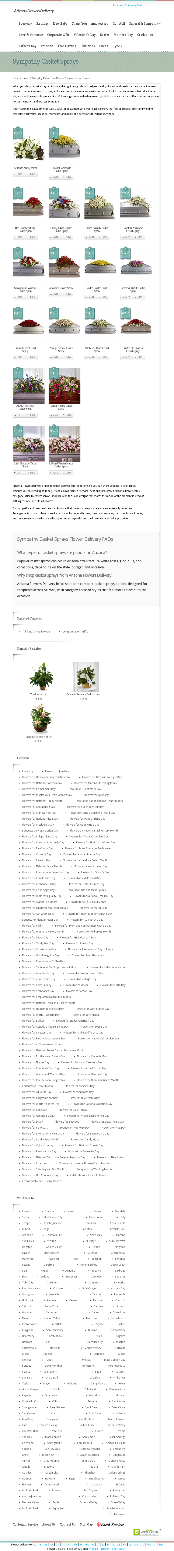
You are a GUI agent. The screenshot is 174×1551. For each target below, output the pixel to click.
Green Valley (118, 1252)
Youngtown (28, 1294)
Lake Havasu (57, 1407)
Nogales (120, 1336)
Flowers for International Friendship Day (45, 872)
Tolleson (96, 1258)
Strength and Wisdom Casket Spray (25, 289)
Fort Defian (95, 1413)
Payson (99, 1324)
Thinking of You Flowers (36, 631)
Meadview (48, 1454)
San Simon (88, 1437)
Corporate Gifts (58, 34)
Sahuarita (119, 1282)
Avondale (27, 1235)
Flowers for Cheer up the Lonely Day (43, 842)
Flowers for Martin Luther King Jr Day (95, 783)
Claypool (27, 1330)
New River (53, 1258)
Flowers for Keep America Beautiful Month (46, 997)
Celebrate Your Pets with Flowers (89, 1175)
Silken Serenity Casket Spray (97, 229)
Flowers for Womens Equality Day (41, 896)
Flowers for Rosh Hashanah (88, 955)
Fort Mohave (55, 1336)
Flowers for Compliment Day (39, 789)
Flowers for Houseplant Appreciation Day (46, 777)
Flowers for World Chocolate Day (88, 836)
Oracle (97, 1294)
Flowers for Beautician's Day (92, 1133)
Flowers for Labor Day (35, 937)
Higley (44, 1270)
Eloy (24, 1276)
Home (16, 78)
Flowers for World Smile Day (92, 1008)
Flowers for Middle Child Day (84, 878)
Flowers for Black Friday (73, 1109)
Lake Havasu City (52, 1217)
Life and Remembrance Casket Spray (61, 464)
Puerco (99, 1431)
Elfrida (98, 1336)
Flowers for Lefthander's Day (39, 884)
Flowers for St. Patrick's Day (86, 919)
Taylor (26, 1383)
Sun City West (117, 1241)
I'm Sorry (27, 771)
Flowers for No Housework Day (84, 973)
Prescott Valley (51, 1318)
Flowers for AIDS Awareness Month (42, 1044)
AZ (45, 1544)
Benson (97, 1300)
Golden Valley (54, 1246)
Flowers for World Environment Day (88, 1115)
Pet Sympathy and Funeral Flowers (42, 1181)
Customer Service (25, 1524)
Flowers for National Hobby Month (42, 800)
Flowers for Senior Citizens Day (86, 884)
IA (113, 1544)
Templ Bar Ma (96, 1478)
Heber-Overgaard (90, 1448)
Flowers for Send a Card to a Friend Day (92, 812)
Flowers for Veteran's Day (85, 1098)
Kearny (26, 1264)
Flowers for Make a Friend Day (87, 818)
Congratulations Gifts (75, 631)
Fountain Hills (54, 1235)
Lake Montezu (86, 1419)
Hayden (26, 1484)
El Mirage (120, 1270)
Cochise (26, 1472)
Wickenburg (68, 1270)
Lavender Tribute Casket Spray (133, 289)
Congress (52, 1419)
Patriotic (47, 46)
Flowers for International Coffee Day (43, 961)
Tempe (26, 1223)
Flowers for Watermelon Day (90, 866)
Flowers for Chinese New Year (39, 812)
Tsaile (55, 1502)
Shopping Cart (133, 5)
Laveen (26, 1252)
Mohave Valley (92, 1347)
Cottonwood (29, 1324)
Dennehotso (118, 1318)
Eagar (98, 1371)
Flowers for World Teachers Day (41, 1014)
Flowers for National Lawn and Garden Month (49, 1002)
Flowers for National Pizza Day (40, 818)
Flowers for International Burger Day (43, 1080)
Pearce (26, 1371)
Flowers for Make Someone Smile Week (88, 848)
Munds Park (118, 1466)
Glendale (120, 1211)
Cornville (120, 1347)
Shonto (120, 1306)
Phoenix (26, 1211)
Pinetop (120, 1342)
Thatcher (89, 1472)
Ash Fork (57, 1431)
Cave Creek (95, 1217)
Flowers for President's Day (38, 824)
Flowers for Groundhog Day (38, 806)
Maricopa (91, 1318)
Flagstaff (27, 1246)
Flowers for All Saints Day (80, 1086)
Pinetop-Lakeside (115, 1443)
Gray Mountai (52, 1460)
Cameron (51, 1312)
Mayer (47, 1383)
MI (154, 1544)
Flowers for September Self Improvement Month (50, 967)
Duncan (92, 1330)
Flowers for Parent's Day (36, 860)
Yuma (25, 1217)
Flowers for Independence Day (39, 836)
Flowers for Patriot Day (79, 943)
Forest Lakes (84, 1443)
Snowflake (57, 1324)
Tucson (49, 1211)
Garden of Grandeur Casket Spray (133, 349)
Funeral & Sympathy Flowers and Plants (41, 78)
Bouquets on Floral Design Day (40, 830)
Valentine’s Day (85, 34)
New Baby (60, 23)
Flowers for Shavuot (67, 1121)
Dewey (73, 1300)
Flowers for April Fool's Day (38, 973)
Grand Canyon (30, 1389)
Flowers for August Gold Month (87, 901)
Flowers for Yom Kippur (85, 1014)
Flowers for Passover (75, 985)
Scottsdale (96, 1235)
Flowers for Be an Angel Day (38, 890)
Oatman (27, 1478)
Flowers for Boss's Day (94, 1026)
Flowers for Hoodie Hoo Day (82, 824)
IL (103, 1544)
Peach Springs (117, 1437)
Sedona (45, 1276)
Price (104, 46)
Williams (72, 1383)
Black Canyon (53, 1437)
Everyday (25, 23)
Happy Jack (58, 1508)
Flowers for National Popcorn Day (42, 783)
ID (98, 1544)
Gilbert (26, 1229)
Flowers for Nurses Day (35, 1062)
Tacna (94, 1466)
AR (51, 1544)
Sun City (120, 1217)
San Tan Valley (54, 1330)
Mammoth (28, 1258)
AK (40, 1544)
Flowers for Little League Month (108, 967)
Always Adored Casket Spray (61, 349)
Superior (120, 1276)
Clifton (56, 1401)
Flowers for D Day (32, 1121)
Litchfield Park (117, 1229)
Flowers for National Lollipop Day (95, 842)
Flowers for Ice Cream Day (37, 848)
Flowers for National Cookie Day (84, 1145)
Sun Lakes (28, 1241)
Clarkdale (98, 1353)
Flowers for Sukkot (33, 1020)
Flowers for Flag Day (114, 1127)
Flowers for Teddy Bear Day (38, 943)
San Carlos (28, 1413)
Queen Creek (118, 1264)
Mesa (70, 1211)
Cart (19, 174)
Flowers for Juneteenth (58, 771)
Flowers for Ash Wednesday (38, 913)
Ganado (53, 1413)
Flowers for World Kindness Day (40, 1103)
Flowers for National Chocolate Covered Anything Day (53, 1157)
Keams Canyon (116, 1419)
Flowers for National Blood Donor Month (99, 800)
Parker (96, 1312)
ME (136, 1544)
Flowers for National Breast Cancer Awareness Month (53, 1050)
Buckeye (91, 1241)
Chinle (56, 1389)
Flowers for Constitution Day (39, 949)
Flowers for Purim (32, 925)
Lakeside (95, 1377)
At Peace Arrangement (25, 168)
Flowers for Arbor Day (79, 991)
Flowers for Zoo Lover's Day (38, 979)
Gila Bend (90, 1389)
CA (57, 1544)
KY (124, 1544)
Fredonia (49, 1466)
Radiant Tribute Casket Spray (61, 407)
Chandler (91, 1223)
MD (142, 1544)
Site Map (86, 1524)
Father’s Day (27, 46)
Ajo (76, 1258)
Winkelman (95, 1395)
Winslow (27, 1312)
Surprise (92, 1252)
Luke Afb (54, 1294)
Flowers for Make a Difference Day (83, 1032)
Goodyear (71, 1276)
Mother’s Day (123, 34)
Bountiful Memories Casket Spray (133, 229)
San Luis (27, 1377)
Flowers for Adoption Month (38, 1115)
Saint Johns (50, 1371)
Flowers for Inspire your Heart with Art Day (47, 795)
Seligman (93, 1401)
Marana (120, 1235)
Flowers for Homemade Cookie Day (43, 1008)
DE (75, 1544)
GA (87, 1544)
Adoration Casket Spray (61, 288)
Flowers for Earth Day (113, 985)
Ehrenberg (119, 1448)
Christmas (87, 46)
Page (46, 1229)
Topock (96, 1246)
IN (108, 1544)
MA (149, 1544)
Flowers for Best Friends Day (107, 1121)
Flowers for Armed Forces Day (89, 1068)
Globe (25, 1353)
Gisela (121, 1353)
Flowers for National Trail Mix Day (93, 896)
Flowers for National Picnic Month (42, 866)
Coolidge (96, 1276)
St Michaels (88, 1460)
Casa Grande (117, 1223)
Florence (120, 1258)
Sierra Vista (51, 1306)
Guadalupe (118, 1454)
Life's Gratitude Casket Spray (25, 464)
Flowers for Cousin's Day (36, 854)
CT (70, 1544)
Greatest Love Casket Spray (25, 349)
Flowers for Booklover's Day (38, 878)
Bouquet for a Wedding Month (94, 1169)
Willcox (86, 1359)
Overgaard (51, 1377)
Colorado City (30, 1401)
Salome (98, 1306)
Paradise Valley (31, 1288)
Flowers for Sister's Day (95, 872)
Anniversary (99, 23)
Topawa (96, 1270)
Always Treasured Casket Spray (25, 407)
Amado (26, 1466)
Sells (24, 1270)
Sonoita (26, 1365)
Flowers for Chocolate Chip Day (40, 1068)
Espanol (117, 5)
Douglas (47, 1353)
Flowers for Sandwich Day (78, 1092)
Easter (104, 34)
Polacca (120, 1413)
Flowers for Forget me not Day (40, 1098)
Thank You (79, 23)
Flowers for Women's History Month (43, 931)
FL (81, 1544)
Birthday (42, 23)
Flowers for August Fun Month (39, 901)
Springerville (29, 1347)
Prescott (120, 1300)
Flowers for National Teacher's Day (81, 1062)
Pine (24, 1425)
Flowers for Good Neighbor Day (40, 955)
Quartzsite (51, 1395)
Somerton (94, 1282)
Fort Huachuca (116, 1365)
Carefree (49, 1264)
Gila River (27, 1419)
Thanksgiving (67, 46)
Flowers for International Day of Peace (90, 949)
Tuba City (27, 1282)
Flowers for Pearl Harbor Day (39, 1151)
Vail (48, 1342)
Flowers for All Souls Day (36, 1092)
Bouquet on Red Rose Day (75, 1127)
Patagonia (119, 1490)
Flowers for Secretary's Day (38, 991)
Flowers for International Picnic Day (43, 1133)
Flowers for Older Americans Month (98, 1080)
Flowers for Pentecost (35, 1127)
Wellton (51, 1241)
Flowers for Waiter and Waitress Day (43, 1074)
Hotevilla (55, 1347)
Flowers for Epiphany (96, 795)
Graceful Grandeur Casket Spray (61, 169)
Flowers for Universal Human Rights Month (84, 1163)
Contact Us (68, 1524)
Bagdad (26, 1448)
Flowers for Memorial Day (92, 1074)
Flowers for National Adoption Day (92, 1103)
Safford (26, 1306)
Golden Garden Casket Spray (97, 289)
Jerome (121, 1431)
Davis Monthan (54, 1365)
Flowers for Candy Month (85, 1139)
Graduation (145, 34)
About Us (49, 1524)
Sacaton (120, 1371)
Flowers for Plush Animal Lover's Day (44, 1038)
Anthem (51, 1300)
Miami (25, 1318)
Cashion (52, 1282)
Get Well (118, 23)
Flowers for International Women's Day (89, 913)
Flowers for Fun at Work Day (84, 789)
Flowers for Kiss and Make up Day (86, 890)
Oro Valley (28, 1336)
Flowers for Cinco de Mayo (92, 1056)
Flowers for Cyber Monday (37, 1145)
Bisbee (121, 1324)
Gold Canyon (89, 1288)
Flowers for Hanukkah (110, 1157)
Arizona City (118, 1288)
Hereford (27, 1342)
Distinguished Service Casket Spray (61, 229)
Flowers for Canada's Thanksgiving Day (45, 1026)
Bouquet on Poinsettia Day (83, 1151)
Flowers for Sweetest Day (36, 1032)
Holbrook (27, 1300)
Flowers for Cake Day (34, 1109)
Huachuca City (94, 1342)
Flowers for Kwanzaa (34, 1163)
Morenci (120, 1395)
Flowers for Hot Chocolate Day (40, 1175)
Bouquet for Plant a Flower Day (40, 919)
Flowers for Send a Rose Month (40, 1139)
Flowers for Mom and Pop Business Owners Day (83, 925)
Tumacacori (51, 1484)
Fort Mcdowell (117, 1514)
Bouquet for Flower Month (37, 1086)
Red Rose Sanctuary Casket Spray (25, 229)
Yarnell (26, 1460)
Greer (25, 1454)
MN (161, 1544)
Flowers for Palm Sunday (36, 985)
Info (32, 174)
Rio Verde (119, 1294)
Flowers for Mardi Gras (93, 907)
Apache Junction (53, 1223)
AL (34, 1544)
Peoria (97, 1211)
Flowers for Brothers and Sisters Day (43, 1056)
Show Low (119, 1312)
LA (130, 1544)
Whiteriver (119, 1377)
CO (63, 1544)
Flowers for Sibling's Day (81, 979)
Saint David (91, 1407)
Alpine (121, 1478)
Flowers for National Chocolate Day (98, 1038)
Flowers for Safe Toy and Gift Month (43, 1169)
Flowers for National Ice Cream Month (85, 860)
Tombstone (87, 1365)
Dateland (50, 1478)
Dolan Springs (88, 1264)
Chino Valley (118, 1330)
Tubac (49, 1359)
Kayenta (26, 1395)
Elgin (72, 1478)
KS (118, 1544)
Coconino (28, 1443)
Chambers (96, 1484)
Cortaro (58, 1288)
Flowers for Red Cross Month (94, 931)
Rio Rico (27, 1359)
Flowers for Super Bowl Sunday (85, 806)
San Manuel (88, 1229)
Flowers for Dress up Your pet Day (102, 777)
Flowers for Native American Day (75, 1020)
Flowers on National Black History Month (94, 830)
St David (120, 1484)
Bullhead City (51, 1252)
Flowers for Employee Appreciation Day (45, 907)
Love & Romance (31, 34)
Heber (121, 1383)
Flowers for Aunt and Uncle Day (81, 854)
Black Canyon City (114, 1359)
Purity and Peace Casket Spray (97, 349)
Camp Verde (98, 1383)
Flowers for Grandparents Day (78, 937)
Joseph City (51, 1472)
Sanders (27, 1437)
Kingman (120, 1246)
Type (117, 46)
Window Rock (117, 1389)
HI (92, 1544)
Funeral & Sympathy (144, 23)
